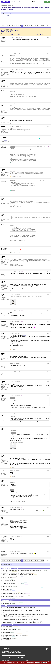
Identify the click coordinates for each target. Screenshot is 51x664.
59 (18, 25)
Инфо (48, 37)
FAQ (22, 657)
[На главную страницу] (5, 2)
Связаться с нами (5, 657)
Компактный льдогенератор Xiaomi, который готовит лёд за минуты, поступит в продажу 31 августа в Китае (23, 622)
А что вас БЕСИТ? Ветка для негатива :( (10, 592)
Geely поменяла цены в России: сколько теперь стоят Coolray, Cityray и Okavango (18, 616)
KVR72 (7, 15)
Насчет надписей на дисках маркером (10, 633)
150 (37, 25)
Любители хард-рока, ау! (7, 590)
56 (12, 25)
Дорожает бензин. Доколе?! (8, 580)
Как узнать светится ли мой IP (8, 628)
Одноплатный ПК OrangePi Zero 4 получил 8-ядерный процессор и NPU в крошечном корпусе (20, 619)
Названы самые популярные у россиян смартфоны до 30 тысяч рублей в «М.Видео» (19, 607)
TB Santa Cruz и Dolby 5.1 (7, 636)
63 (25, 25)
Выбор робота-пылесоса (7, 571)
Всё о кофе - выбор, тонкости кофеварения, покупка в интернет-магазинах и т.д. (18, 574)
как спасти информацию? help (8, 626)
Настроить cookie (14, 659)
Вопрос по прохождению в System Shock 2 (11, 629)
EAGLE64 (18, 252)
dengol (16, 176)
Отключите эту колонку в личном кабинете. (9, 641)
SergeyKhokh (14, 252)
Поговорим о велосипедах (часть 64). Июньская (12, 576)
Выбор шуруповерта (7, 579)
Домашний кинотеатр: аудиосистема (7, 5)
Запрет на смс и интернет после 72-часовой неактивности (14, 593)
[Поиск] (41, 2)
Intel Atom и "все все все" (8, 586)
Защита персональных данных (24, 659)
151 (39, 25)
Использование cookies (6, 659)
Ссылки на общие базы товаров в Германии (10, 30)
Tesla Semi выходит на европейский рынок (11, 618)
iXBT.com (3, 660)
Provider (13, 176)
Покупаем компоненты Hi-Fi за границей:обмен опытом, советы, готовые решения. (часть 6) (25, 8)
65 (29, 25)
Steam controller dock (7, 603)
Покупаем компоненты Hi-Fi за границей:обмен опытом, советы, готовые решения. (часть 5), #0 (22, 34)
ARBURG (19, 176)
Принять (38, 662)
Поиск (19, 657)
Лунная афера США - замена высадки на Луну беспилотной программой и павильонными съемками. (22, 587)
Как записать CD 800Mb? (7, 638)
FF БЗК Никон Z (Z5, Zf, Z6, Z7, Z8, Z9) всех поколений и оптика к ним (15, 595)
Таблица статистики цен (6, 31)
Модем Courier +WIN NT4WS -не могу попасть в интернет (13, 635)
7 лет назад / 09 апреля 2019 (42, 180)
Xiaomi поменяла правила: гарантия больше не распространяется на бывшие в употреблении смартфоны (23, 621)
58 (16, 25)
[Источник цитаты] (10, 91)
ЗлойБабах (14, 349)
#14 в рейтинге (3, 57)
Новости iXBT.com (4, 605)
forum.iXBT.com (27, 660)
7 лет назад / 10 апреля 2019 (16, 507)
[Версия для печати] (45, 26)
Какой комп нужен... (6, 632)
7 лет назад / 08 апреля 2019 (16, 37)
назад (7, 25)
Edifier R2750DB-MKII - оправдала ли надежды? (12, 583)
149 (35, 25)
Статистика (25, 657)
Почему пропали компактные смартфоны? (11, 596)
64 (27, 25)
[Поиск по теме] (47, 26)
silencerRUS (14, 123)
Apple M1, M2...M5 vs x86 (7, 577)
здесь (11, 13)
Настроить (44, 662)
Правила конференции (13, 657)
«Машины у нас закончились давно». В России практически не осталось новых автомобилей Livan (21, 610)
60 (20, 25)
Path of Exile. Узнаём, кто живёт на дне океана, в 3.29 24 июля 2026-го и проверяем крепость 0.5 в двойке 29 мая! (24, 570)
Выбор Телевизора (6, 589)
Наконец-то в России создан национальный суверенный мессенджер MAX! (17, 573)
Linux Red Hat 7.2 (6, 639)
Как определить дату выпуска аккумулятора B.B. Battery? (13, 584)
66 (31, 25)
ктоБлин (13, 290)
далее (42, 25)
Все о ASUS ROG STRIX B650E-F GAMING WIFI (11, 602)
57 (14, 25)
